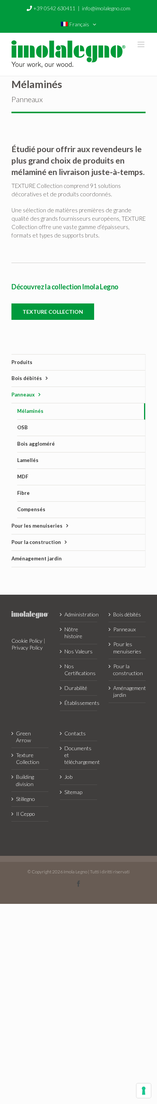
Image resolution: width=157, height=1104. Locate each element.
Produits (21, 362)
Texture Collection (27, 758)
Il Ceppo (25, 813)
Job (68, 776)
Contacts (75, 733)
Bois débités (127, 614)
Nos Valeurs (78, 651)
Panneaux (124, 629)
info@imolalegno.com (106, 8)
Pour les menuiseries (127, 647)
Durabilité (75, 688)
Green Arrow (23, 736)
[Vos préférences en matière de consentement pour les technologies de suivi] (143, 1090)
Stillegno (25, 799)
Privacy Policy (27, 647)
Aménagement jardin (127, 691)
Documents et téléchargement (78, 755)
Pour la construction (127, 669)
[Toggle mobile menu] (142, 44)
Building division (25, 780)
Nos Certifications (78, 669)
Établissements (78, 703)
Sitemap (73, 792)
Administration (78, 614)
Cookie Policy (26, 640)
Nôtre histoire (73, 632)
